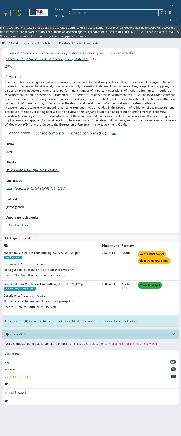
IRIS (4, 43)
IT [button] (170, 6)
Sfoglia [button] (59, 16)
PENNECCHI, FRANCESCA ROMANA (34, 59)
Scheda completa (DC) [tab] (88, 133)
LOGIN (173, 20)
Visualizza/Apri (153, 254)
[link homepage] (13, 13)
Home (59, 9)
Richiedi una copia (155, 261)
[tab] (114, 133)
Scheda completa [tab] (50, 133)
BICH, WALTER (76, 59)
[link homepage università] (39, 13)
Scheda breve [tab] (19, 133)
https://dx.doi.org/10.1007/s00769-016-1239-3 (35, 188)
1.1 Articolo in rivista (85, 43)
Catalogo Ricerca (22, 43)
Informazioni (17, 334)
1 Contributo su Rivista (52, 43)
